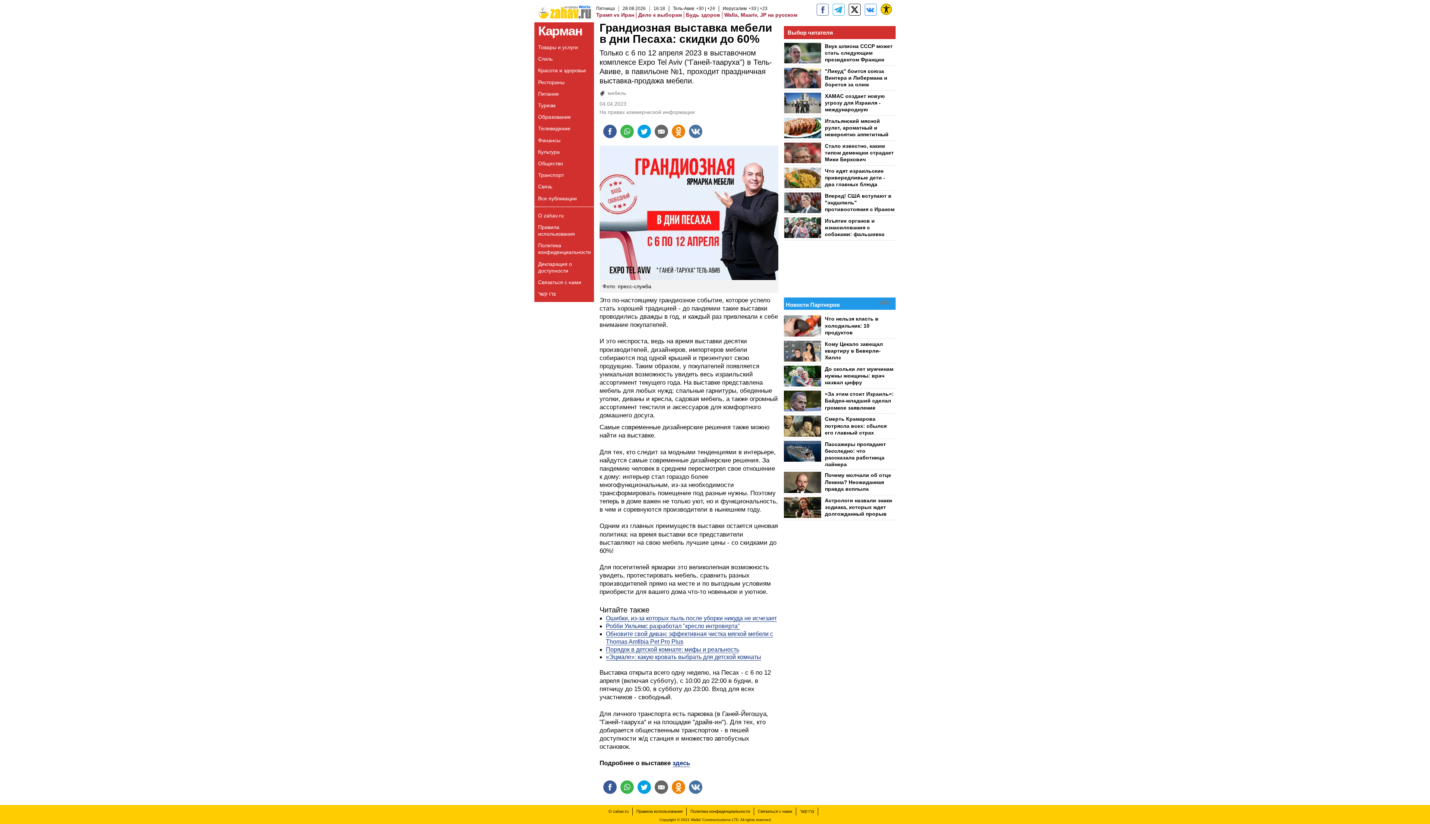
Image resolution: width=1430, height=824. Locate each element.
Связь (545, 187)
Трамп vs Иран (615, 15)
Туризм (547, 105)
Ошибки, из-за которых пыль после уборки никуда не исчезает (691, 618)
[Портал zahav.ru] (871, 10)
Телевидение (554, 128)
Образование (554, 117)
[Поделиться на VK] (695, 131)
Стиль (545, 59)
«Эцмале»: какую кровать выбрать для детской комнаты (683, 657)
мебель (617, 93)
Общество (550, 163)
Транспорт (551, 175)
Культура (549, 152)
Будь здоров (703, 15)
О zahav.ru (551, 216)
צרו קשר (547, 294)
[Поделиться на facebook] (610, 131)
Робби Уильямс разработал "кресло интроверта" (673, 626)
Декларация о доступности (555, 267)
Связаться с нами (559, 282)
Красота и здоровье (562, 70)
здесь (681, 763)
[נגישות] (886, 9)
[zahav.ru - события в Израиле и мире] (839, 10)
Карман (560, 30)
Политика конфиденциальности (564, 248)
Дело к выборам (660, 15)
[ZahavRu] (855, 10)
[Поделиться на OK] (678, 131)
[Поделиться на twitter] (644, 131)
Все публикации (557, 198)
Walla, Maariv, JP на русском (760, 15)
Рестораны (551, 82)
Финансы (549, 140)
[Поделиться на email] (661, 131)
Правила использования (556, 230)
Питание (548, 94)
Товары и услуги (558, 47)
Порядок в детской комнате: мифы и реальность (672, 649)
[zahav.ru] (823, 10)
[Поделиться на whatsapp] (627, 131)
